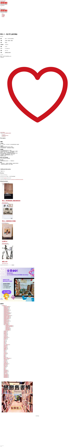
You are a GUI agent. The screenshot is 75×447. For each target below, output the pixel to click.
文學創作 (5, 362)
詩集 (4, 354)
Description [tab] (3, 134)
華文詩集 (5, 364)
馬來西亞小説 (6, 322)
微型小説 (5, 365)
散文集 (5, 339)
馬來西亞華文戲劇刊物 (7, 315)
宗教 (4, 342)
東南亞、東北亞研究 (7, 358)
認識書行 (3, 15)
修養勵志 (5, 348)
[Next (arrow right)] (1, 446)
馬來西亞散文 (6, 308)
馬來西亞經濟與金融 (7, 312)
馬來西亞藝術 (6, 323)
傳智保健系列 (6, 374)
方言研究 (5, 335)
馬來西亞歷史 (6, 319)
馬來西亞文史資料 (6, 316)
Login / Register (2, 1)
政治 (4, 343)
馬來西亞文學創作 (6, 306)
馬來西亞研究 (6, 309)
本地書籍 (3, 14)
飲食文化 (5, 346)
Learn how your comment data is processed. (17, 179)
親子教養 (5, 347)
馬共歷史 (5, 338)
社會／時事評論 (6, 344)
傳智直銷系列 (6, 377)
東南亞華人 (5, 359)
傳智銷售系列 (6, 376)
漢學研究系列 (8, 328)
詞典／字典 (5, 373)
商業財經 (5, 349)
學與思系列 (7, 327)
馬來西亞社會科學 (6, 313)
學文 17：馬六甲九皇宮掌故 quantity (5, 56)
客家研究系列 (8, 329)
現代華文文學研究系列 (9, 326)
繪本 (4, 355)
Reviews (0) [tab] (3, 136)
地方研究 (5, 336)
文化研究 (5, 334)
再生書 (3, 16)
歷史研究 (5, 357)
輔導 (4, 356)
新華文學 (5, 372)
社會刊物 (5, 352)
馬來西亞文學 (6, 307)
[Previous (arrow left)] (0, 446)
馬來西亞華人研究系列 (9, 325)
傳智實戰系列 (6, 375)
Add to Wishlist (4, 203)
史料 (4, 367)
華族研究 (5, 333)
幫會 (4, 368)
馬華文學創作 (6, 363)
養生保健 (5, 345)
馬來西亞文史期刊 (8, 52)
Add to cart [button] (6, 202)
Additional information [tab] (5, 135)
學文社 (6, 42)
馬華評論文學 (6, 337)
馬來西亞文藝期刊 (6, 318)
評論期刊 (5, 366)
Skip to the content (2, 0)
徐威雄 (9, 40)
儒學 (4, 369)
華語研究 (5, 332)
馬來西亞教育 (6, 314)
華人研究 (5, 353)
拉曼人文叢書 (6, 324)
